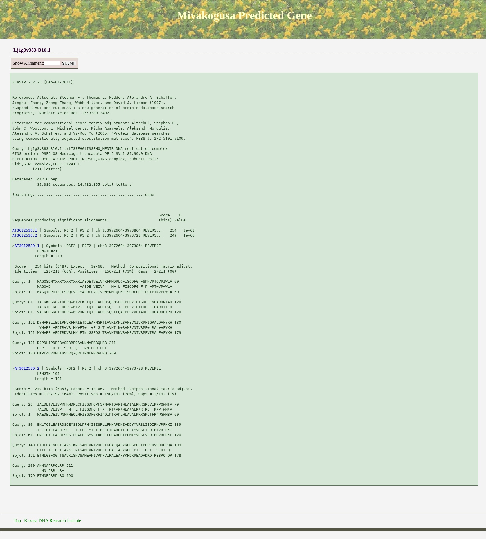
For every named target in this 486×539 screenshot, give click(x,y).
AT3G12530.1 (24, 230)
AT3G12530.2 (24, 235)
